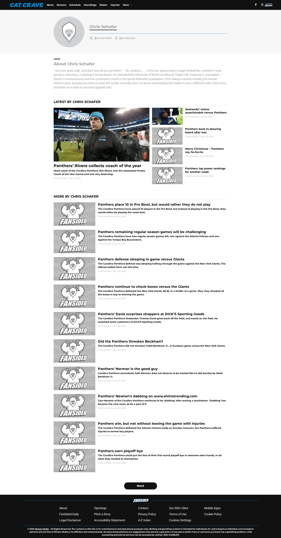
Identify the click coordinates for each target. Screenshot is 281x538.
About (63, 508)
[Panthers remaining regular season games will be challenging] (141, 241)
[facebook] (256, 4)
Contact (143, 508)
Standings (90, 4)
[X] (262, 4)
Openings (100, 508)
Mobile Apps (212, 508)
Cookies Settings (180, 520)
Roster (103, 4)
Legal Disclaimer (70, 520)
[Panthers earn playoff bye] (141, 460)
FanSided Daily (69, 514)
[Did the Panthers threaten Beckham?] (141, 351)
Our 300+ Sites (178, 508)
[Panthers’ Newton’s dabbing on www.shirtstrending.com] (141, 405)
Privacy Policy (147, 514)
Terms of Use (178, 514)
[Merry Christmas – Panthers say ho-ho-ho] (189, 155)
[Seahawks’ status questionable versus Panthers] (189, 116)
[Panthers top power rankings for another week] (189, 175)
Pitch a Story (102, 514)
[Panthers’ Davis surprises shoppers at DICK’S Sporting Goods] (141, 323)
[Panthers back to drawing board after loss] (189, 136)
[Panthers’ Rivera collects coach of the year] (102, 144)
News (50, 4)
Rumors (61, 4)
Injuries (115, 4)
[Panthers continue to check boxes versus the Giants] (141, 296)
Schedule (75, 4)
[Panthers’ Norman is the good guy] (141, 378)
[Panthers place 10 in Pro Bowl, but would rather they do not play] (141, 214)
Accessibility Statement (109, 520)
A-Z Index (144, 520)
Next (140, 486)
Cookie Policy (213, 514)
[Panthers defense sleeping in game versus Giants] (141, 269)
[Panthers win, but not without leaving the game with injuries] (141, 433)
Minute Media (42, 529)
